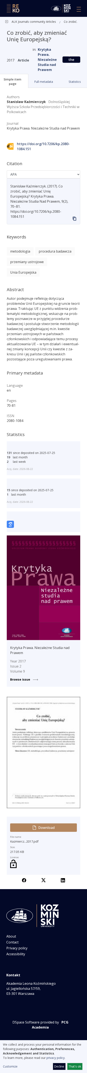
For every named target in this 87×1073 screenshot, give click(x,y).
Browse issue (20, 679)
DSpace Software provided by (35, 1022)
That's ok (74, 1066)
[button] (43, 82)
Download (46, 827)
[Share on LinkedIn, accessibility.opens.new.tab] (63, 879)
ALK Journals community (28, 22)
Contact (12, 942)
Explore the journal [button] (71, 59)
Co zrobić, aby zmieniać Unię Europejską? (71, 22)
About (11, 936)
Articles (50, 22)
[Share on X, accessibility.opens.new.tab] (43, 879)
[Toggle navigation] (79, 9)
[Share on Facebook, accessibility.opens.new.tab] (24, 879)
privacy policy (55, 1058)
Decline (59, 1066)
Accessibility (15, 954)
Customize (10, 1066)
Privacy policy (16, 948)
